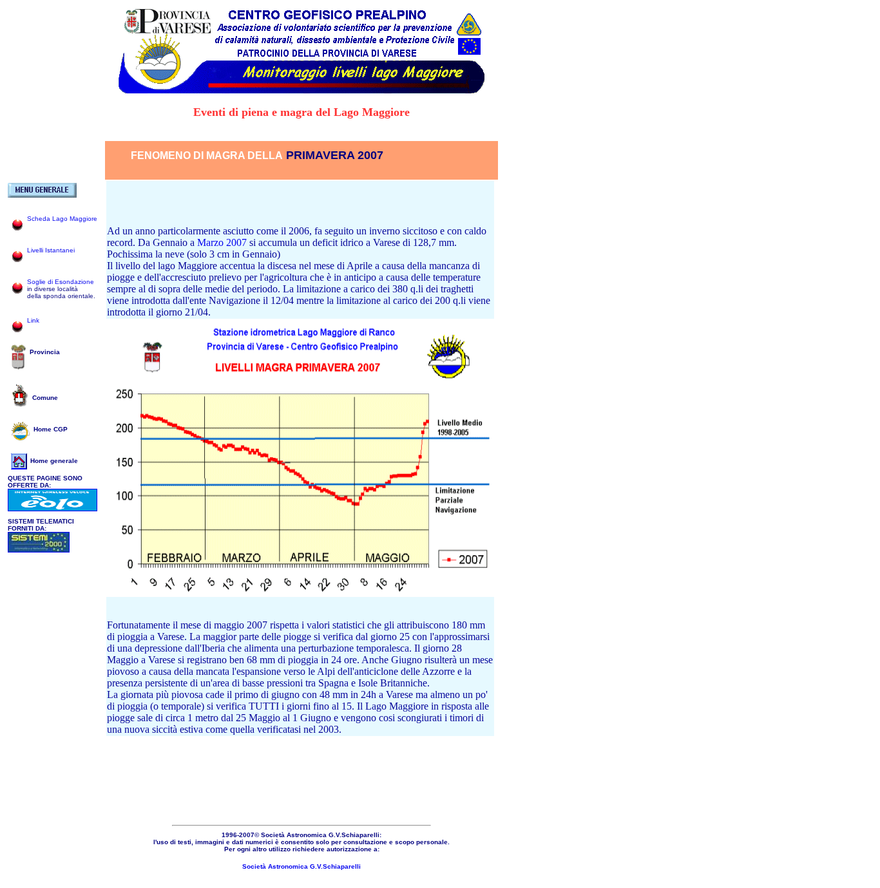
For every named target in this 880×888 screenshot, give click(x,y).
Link (33, 320)
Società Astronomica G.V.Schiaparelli (301, 866)
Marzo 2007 (223, 242)
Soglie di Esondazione (60, 281)
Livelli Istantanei (51, 250)
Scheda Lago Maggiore (62, 218)
